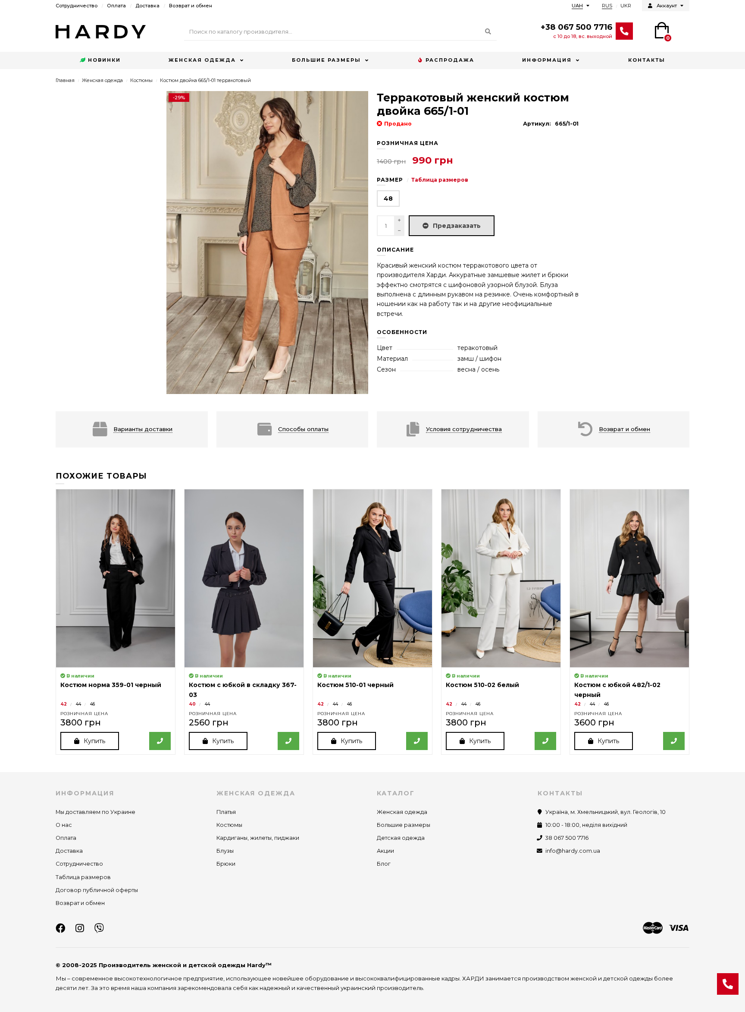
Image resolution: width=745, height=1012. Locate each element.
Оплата (116, 6)
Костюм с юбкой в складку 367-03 (243, 689)
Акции (385, 851)
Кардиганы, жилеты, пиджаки (257, 838)
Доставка (147, 6)
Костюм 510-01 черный (355, 685)
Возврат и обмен (190, 6)
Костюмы (141, 80)
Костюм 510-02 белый (482, 685)
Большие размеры (326, 60)
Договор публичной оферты (97, 890)
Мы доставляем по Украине (95, 812)
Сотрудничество (76, 6)
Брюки (225, 864)
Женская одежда (202, 60)
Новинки (104, 60)
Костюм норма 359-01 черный (110, 685)
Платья (226, 812)
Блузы (225, 851)
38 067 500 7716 (566, 838)
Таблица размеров (439, 180)
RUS (607, 6)
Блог (384, 864)
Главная (65, 80)
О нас (64, 825)
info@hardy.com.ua (572, 851)
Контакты (646, 60)
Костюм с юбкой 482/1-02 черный (617, 689)
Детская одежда (401, 838)
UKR (625, 6)
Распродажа (450, 60)
